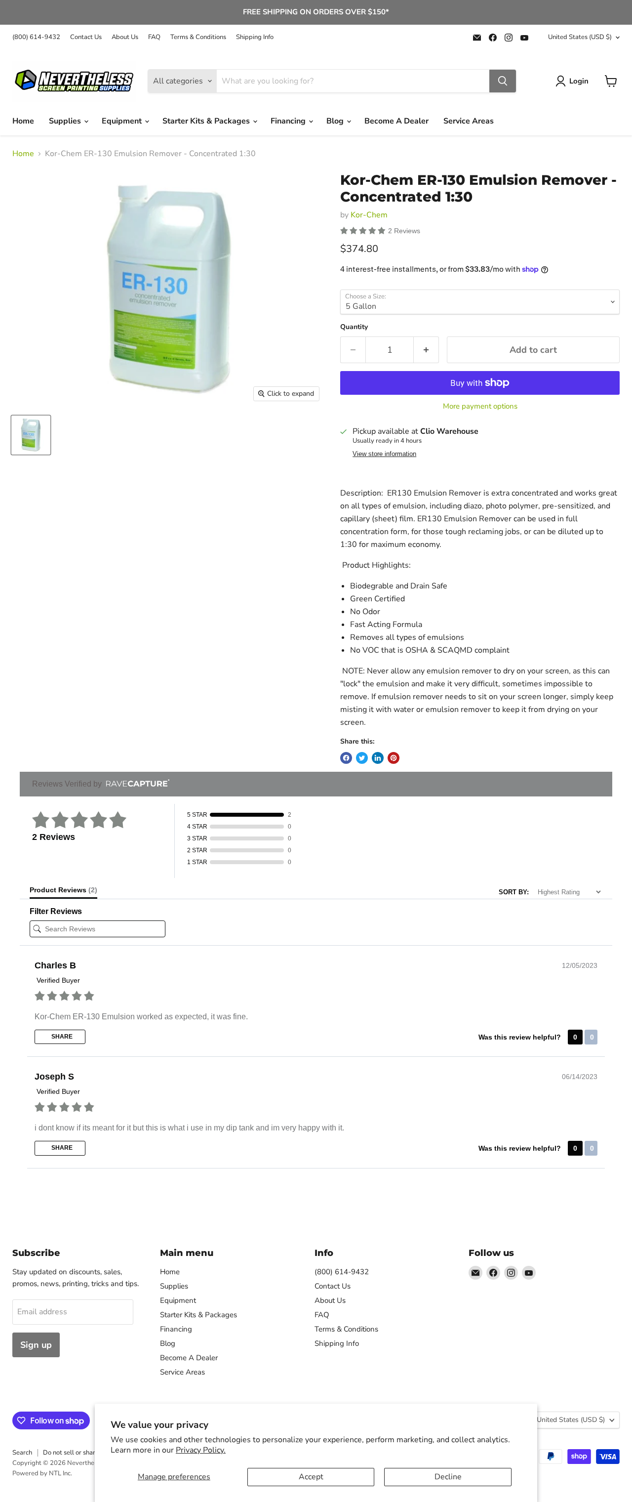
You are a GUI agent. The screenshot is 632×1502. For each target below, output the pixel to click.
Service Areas (468, 121)
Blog (336, 121)
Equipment (123, 121)
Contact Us (86, 37)
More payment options (480, 406)
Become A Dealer (396, 121)
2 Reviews (404, 231)
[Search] (502, 81)
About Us (125, 37)
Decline (448, 1476)
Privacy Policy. (201, 1450)
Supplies (66, 121)
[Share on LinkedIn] (378, 758)
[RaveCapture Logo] (135, 784)
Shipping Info (255, 37)
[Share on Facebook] (346, 758)
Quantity (354, 327)
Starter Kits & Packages (207, 121)
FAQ (154, 37)
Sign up (36, 1345)
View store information (384, 454)
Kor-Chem (369, 214)
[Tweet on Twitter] (362, 758)
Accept (311, 1476)
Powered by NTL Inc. (42, 1473)
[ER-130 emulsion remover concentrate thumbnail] (30, 435)
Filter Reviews (56, 911)
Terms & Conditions (198, 37)
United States (580, 37)
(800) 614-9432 (36, 37)
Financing (289, 121)
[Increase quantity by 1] (426, 350)
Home (23, 121)
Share (61, 1036)
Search (22, 1452)
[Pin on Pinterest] (393, 758)
